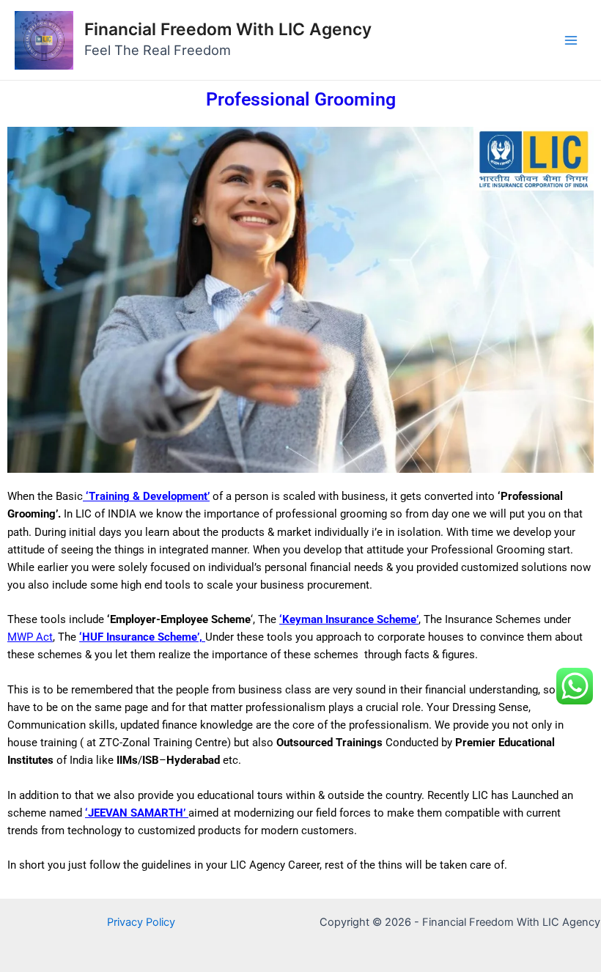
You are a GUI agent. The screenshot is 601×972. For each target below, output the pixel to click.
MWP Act (30, 637)
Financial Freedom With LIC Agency (228, 29)
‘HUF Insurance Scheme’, (142, 637)
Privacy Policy (141, 922)
